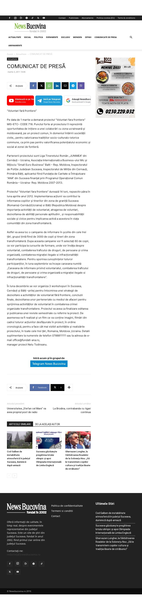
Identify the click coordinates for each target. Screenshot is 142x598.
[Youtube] (43, 18)
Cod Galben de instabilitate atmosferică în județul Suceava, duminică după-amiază (18, 458)
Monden (77, 37)
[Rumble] (21, 18)
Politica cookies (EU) (105, 18)
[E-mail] (65, 85)
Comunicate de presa (106, 37)
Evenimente (52, 37)
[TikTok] (32, 18)
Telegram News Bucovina (48, 364)
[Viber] (81, 85)
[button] (131, 37)
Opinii (88, 37)
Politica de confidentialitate (67, 505)
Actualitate (14, 37)
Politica (38, 37)
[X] (38, 18)
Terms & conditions (126, 18)
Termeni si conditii (62, 510)
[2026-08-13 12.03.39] (115, 117)
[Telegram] (26, 18)
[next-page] (14, 476)
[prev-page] (9, 476)
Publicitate (73, 18)
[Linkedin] (57, 85)
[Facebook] (9, 18)
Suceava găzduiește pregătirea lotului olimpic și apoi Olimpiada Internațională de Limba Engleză (48, 458)
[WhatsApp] (49, 85)
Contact (62, 18)
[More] (69, 387)
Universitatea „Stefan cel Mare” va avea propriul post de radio (26, 410)
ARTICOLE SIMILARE (20, 424)
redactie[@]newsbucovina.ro (23, 554)
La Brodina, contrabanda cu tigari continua (72, 410)
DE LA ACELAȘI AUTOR (47, 424)
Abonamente (87, 18)
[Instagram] (15, 18)
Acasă (10, 54)
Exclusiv (65, 37)
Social (27, 37)
